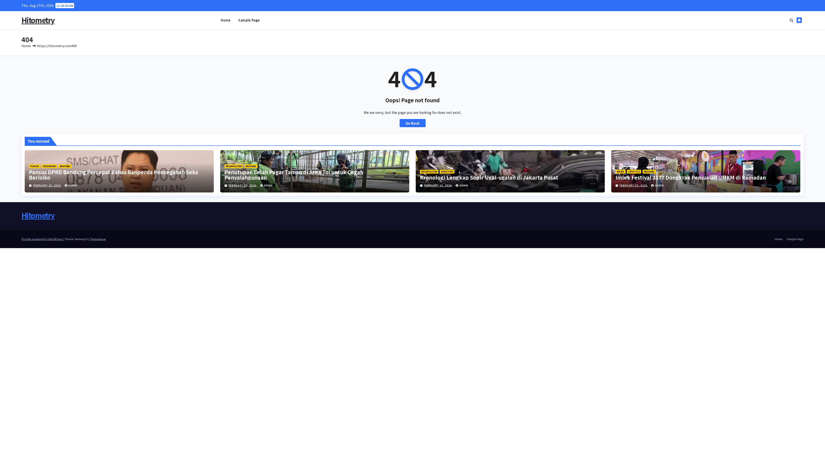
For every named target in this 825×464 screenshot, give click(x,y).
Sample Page (249, 20)
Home (226, 20)
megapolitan (233, 166)
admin (72, 185)
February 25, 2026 (634, 185)
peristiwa (447, 171)
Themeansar (98, 239)
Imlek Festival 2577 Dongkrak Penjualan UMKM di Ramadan (691, 177)
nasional (65, 166)
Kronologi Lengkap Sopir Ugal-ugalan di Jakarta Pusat (489, 177)
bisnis (620, 171)
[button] (791, 20)
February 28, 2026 (47, 185)
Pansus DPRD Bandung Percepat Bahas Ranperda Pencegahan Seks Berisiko (113, 174)
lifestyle (634, 171)
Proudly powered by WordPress (42, 239)
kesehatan (49, 166)
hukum (34, 166)
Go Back (413, 123)
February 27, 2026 (243, 185)
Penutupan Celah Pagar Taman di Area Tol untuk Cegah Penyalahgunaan (294, 174)
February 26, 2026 (438, 185)
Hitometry (38, 20)
